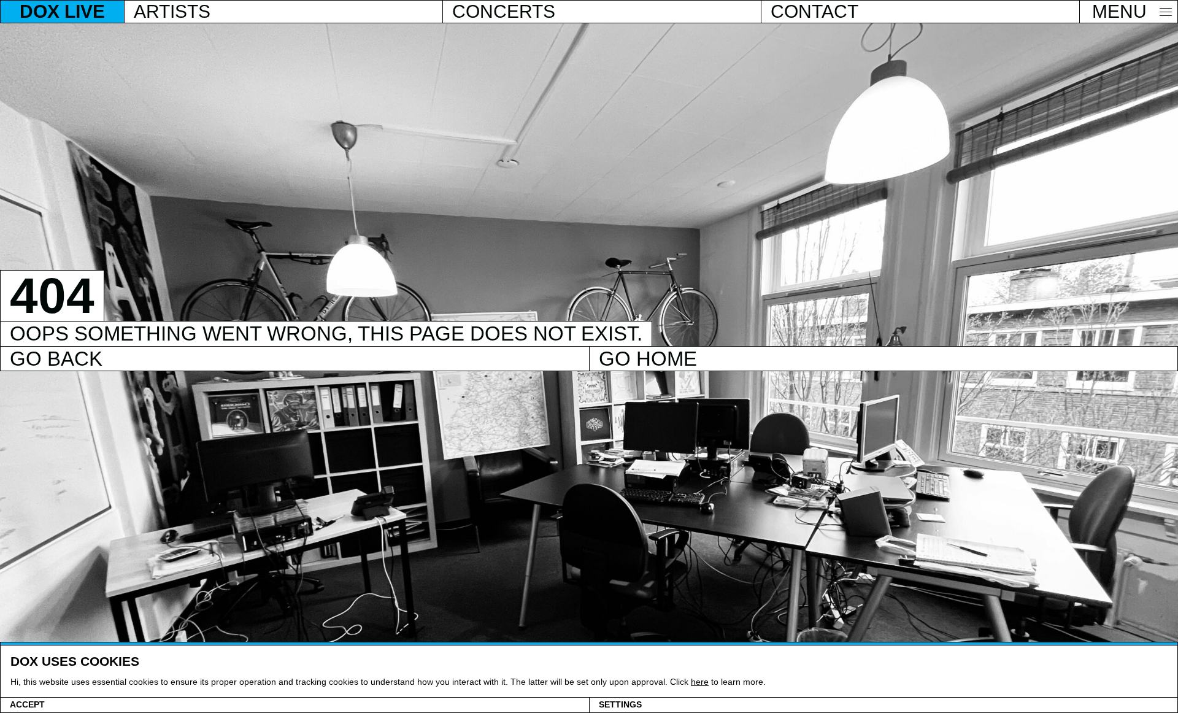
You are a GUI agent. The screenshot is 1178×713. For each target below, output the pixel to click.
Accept (27, 704)
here (700, 682)
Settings (620, 704)
